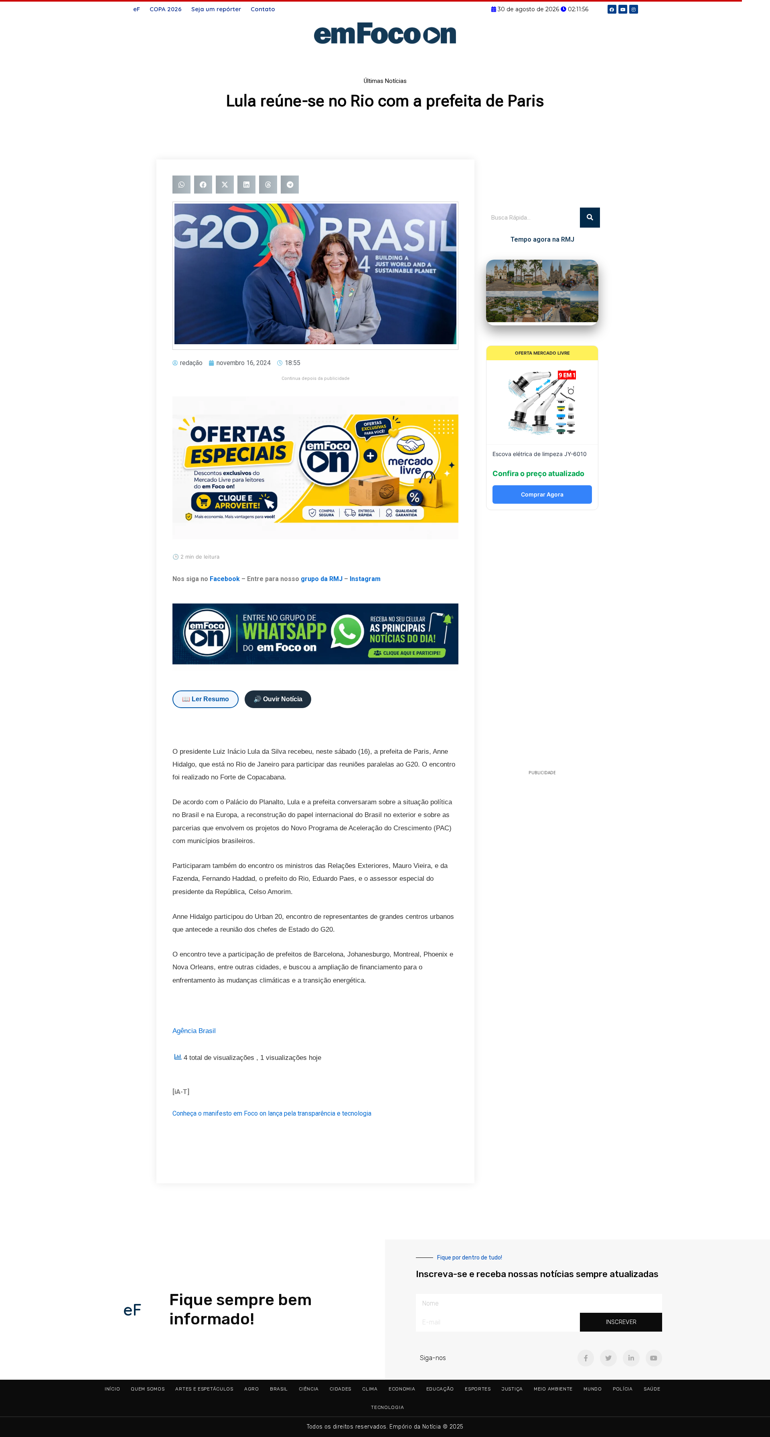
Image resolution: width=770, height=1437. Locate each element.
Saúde (652, 1389)
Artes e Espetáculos (204, 1389)
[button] (181, 185)
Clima (370, 1389)
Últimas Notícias (385, 81)
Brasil (279, 1389)
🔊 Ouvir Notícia (277, 699)
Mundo (593, 1389)
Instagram (365, 579)
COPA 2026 (166, 9)
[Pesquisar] (590, 218)
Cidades (340, 1389)
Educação (440, 1389)
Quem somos (147, 1389)
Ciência (309, 1389)
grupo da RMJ (321, 579)
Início (112, 1389)
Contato (263, 9)
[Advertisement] (542, 642)
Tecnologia (387, 1407)
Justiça (512, 1389)
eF (136, 9)
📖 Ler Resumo (205, 699)
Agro (251, 1389)
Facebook (225, 579)
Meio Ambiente (553, 1389)
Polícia (623, 1389)
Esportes (478, 1389)
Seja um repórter (216, 9)
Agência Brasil (194, 1031)
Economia (402, 1389)
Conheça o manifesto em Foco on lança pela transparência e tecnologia (271, 1113)
